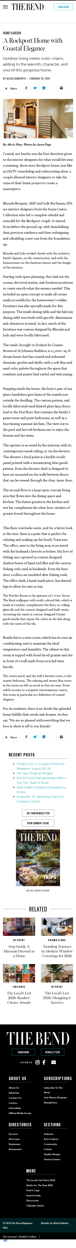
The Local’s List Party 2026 (40, 1180)
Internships (15, 1108)
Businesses (14, 1144)
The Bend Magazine (21, 1223)
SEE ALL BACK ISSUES (38, 890)
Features (19, 986)
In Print (19, 940)
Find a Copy (32, 1190)
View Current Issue (38, 823)
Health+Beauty (52, 1154)
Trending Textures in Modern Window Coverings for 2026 (57, 951)
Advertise (14, 1093)
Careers (13, 1103)
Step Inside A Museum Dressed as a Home (19, 951)
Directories (32, 1200)
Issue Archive (33, 1195)
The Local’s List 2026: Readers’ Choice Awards (19, 998)
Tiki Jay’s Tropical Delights (35, 773)
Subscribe (63, 7)
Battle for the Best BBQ (39, 1185)
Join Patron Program (55, 1097)
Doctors (13, 1134)
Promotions (57, 940)
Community (50, 1144)
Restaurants (15, 1149)
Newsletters (52, 1052)
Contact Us (15, 1098)
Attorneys (14, 1139)
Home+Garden (12, 33)
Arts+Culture (51, 1139)
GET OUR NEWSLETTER (38, 813)
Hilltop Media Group (20, 1113)
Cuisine (48, 1149)
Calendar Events (35, 1205)
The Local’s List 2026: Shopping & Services (57, 998)
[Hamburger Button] (5, 7)
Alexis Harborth (16, 78)
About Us (14, 1087)
